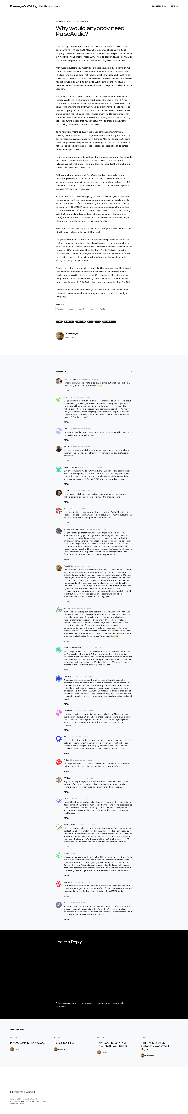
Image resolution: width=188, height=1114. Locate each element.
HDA (90, 321)
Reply (66, 391)
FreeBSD (69, 321)
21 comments (85, 22)
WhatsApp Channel (17, 1104)
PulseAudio (109, 321)
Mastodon (20, 1101)
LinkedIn (44, 1101)
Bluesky (28, 1101)
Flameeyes (72, 333)
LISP (98, 321)
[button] (159, 6)
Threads (13, 1101)
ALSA (59, 321)
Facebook (35, 1101)
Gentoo (81, 321)
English (59, 21)
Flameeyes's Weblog (23, 6)
